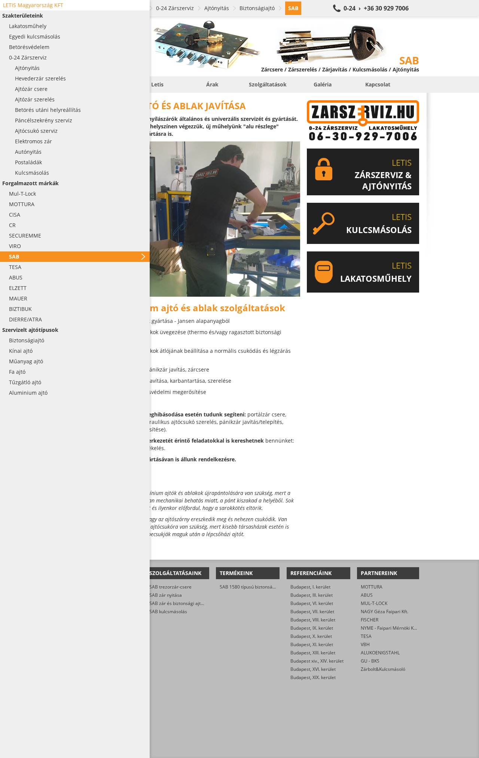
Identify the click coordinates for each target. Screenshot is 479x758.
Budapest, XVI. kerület (313, 669)
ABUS (367, 595)
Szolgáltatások (268, 84)
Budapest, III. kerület (311, 595)
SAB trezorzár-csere (170, 587)
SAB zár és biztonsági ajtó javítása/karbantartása (200, 603)
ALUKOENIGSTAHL (380, 653)
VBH (365, 644)
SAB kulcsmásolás (168, 611)
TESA (366, 636)
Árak (212, 84)
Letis (157, 84)
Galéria (323, 84)
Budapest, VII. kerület (312, 611)
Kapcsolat (377, 84)
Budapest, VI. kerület (311, 603)
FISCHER (369, 620)
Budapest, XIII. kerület (312, 653)
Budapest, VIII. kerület (312, 620)
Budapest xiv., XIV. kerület (317, 661)
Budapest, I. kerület (310, 587)
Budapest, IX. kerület (311, 628)
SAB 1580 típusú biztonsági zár (252, 587)
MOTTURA (371, 587)
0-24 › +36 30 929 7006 (376, 8)
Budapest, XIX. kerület (313, 677)
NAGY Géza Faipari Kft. (384, 611)
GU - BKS (370, 661)
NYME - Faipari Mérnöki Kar (389, 628)
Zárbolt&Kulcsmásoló (383, 669)
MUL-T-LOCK (374, 603)
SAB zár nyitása (165, 595)
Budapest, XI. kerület (311, 644)
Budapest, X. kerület (311, 636)
